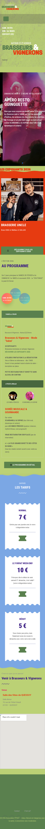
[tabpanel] (22, 700)
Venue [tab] (4, 690)
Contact (17, 811)
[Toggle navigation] (6, 19)
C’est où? (27, 811)
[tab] (7, 298)
